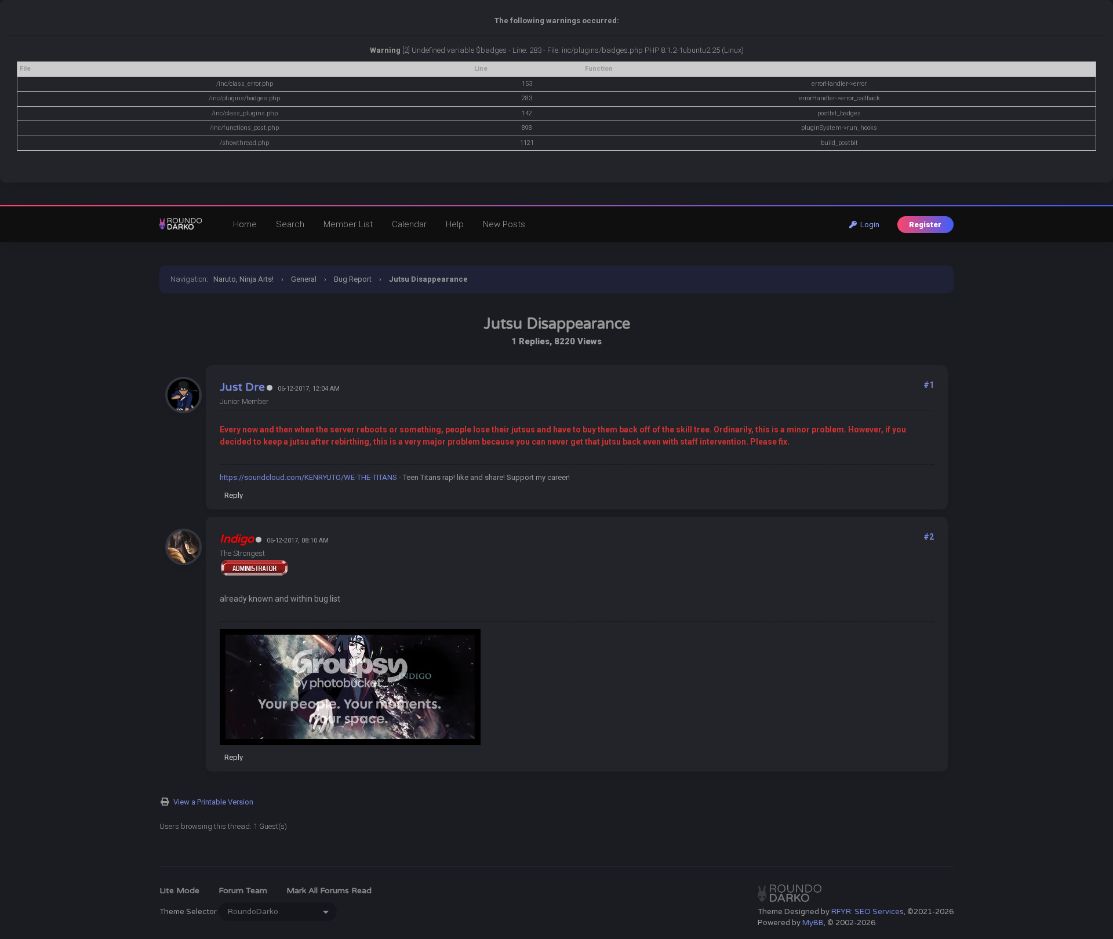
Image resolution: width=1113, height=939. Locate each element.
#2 (928, 536)
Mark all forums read (329, 891)
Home (245, 224)
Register (925, 224)
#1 (928, 385)
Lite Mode (179, 891)
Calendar (409, 224)
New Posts (504, 224)
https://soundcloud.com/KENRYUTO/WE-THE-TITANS (308, 477)
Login (868, 224)
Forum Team (243, 891)
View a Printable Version (213, 802)
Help (455, 224)
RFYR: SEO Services (867, 911)
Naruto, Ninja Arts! (243, 279)
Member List (348, 224)
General (304, 279)
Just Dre (242, 387)
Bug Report (353, 279)
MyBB (813, 922)
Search (290, 224)
